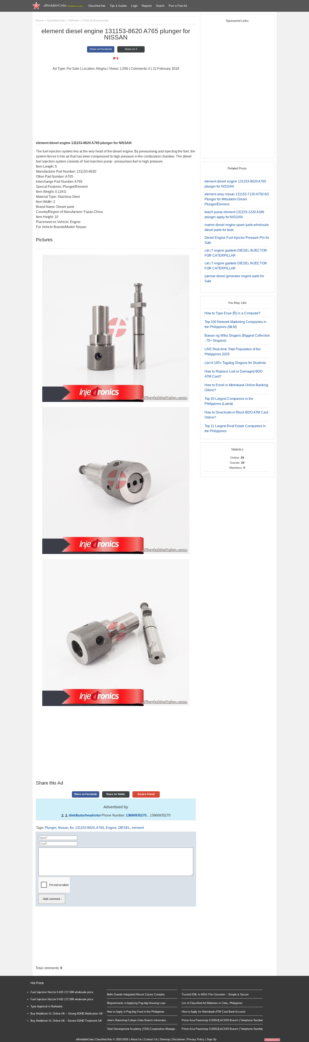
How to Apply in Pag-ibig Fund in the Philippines (136, 1011)
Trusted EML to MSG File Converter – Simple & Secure (215, 994)
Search (160, 5)
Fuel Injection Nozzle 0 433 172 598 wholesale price (61, 992)
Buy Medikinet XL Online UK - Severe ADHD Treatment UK (66, 1020)
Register (147, 5)
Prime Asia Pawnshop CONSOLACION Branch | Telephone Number (222, 1020)
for (72, 827)
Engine (111, 827)
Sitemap (165, 1039)
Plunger (50, 827)
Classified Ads (97, 5)
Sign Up (212, 1039)
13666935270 (136, 815)
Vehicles (73, 20)
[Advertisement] (116, 104)
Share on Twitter (115, 794)
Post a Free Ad (178, 5)
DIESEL (124, 827)
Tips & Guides (118, 5)
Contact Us (150, 1039)
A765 (100, 827)
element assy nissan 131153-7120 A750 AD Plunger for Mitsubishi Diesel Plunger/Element (237, 199)
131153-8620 (85, 827)
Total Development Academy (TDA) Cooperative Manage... (142, 1028)
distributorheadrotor (85, 815)
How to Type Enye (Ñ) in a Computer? (233, 313)
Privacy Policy (196, 1039)
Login (134, 5)
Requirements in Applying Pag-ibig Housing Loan (136, 1003)
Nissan (63, 827)
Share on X (131, 49)
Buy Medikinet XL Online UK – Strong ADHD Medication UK (66, 1013)
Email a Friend (146, 794)
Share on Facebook (101, 49)
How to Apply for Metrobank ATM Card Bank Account (213, 1011)
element (138, 827)
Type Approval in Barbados (46, 1006)
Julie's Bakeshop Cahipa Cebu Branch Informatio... (137, 1020)
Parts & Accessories (96, 20)
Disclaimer (178, 1039)
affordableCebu (63, 5)
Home (40, 20)
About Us (136, 1039)
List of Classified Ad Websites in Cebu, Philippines (212, 1003)
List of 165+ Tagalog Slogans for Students (235, 363)
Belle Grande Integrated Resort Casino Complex (136, 994)
